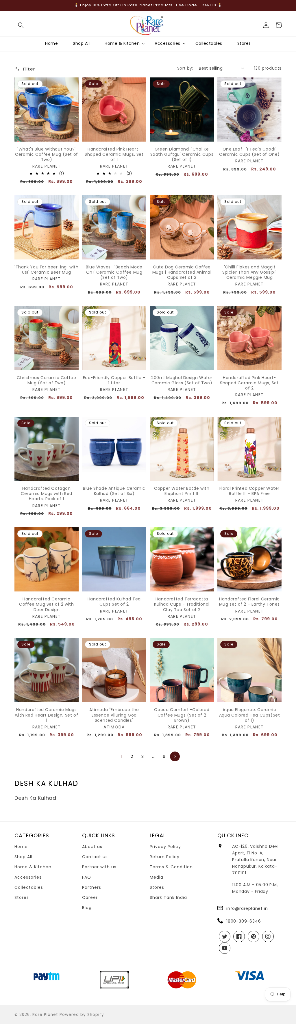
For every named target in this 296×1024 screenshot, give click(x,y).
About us (92, 846)
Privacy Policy (165, 846)
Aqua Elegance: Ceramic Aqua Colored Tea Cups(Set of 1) (249, 715)
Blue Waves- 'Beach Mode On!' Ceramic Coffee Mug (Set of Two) (114, 272)
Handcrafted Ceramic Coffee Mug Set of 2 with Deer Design (46, 604)
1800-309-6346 (243, 921)
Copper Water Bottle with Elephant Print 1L (181, 491)
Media (156, 877)
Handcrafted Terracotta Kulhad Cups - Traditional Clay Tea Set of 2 (182, 604)
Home (21, 846)
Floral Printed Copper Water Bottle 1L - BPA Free (249, 491)
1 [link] (121, 756)
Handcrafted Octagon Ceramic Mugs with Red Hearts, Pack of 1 (46, 494)
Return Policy (165, 857)
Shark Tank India (168, 897)
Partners (91, 887)
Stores (21, 897)
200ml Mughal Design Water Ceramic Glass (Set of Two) (181, 380)
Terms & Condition (171, 867)
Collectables (28, 887)
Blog (87, 907)
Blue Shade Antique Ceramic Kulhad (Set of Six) (114, 491)
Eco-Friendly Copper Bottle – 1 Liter (114, 380)
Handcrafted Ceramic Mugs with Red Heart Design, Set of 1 (46, 715)
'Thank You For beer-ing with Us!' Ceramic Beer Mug (46, 269)
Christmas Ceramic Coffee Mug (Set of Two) (46, 380)
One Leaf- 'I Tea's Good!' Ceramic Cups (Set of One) (249, 151)
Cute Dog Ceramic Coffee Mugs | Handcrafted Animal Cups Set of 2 (182, 272)
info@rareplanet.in (247, 908)
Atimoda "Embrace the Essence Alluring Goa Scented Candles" (114, 715)
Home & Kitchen (32, 867)
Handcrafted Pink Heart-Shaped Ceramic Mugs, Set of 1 (114, 154)
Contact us (95, 857)
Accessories (28, 877)
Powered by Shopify (82, 1014)
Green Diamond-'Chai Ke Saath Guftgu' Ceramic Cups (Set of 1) (182, 154)
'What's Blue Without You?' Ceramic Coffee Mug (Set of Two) (46, 154)
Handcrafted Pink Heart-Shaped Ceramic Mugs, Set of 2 (249, 383)
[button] (20, 25)
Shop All (23, 857)
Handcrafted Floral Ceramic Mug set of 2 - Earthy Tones (249, 601)
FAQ (86, 877)
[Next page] (175, 756)
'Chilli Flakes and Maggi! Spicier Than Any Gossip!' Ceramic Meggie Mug (249, 272)
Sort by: (185, 68)
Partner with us (99, 867)
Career (90, 897)
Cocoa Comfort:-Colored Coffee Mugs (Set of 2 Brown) (181, 715)
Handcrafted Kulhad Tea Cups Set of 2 (114, 601)
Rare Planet (45, 1014)
